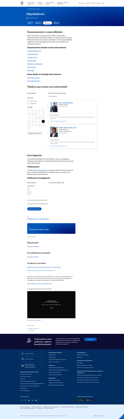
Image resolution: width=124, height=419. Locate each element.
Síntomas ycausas (30, 23)
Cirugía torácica (32, 57)
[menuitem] (30, 23)
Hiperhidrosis (35, 14)
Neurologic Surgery (33, 78)
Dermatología (31, 61)
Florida (28, 190)
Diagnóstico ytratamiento (38, 23)
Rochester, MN (33, 103)
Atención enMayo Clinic (56, 23)
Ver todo (29, 194)
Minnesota (29, 192)
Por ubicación (30, 97)
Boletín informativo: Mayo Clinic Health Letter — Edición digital (44, 267)
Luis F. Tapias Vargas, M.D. (66, 102)
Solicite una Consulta (33, 18)
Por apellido (30, 107)
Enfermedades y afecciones (34, 8)
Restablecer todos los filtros (35, 133)
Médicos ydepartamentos (47, 23)
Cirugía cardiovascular (34, 51)
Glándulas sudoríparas (33, 246)
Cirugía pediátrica (32, 54)
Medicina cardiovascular (35, 64)
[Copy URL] (60, 305)
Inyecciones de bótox (33, 256)
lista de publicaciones (42, 170)
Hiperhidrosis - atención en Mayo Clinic (37, 203)
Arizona (29, 187)
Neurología (30, 70)
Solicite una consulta (34, 209)
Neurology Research (33, 81)
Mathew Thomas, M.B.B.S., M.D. (68, 127)
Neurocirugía (31, 67)
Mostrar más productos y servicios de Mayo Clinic (40, 270)
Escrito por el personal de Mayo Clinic (37, 200)
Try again (51, 307)
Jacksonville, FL (33, 101)
